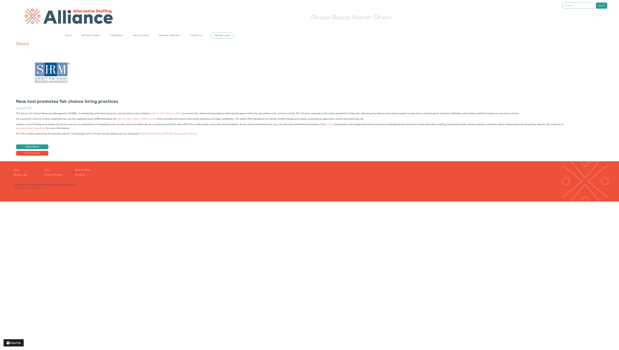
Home (16, 170)
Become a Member (53, 175)
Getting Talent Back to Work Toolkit (136, 119)
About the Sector (83, 170)
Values (47, 170)
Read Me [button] (15, 343)
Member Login (222, 35)
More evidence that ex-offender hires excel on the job (168, 134)
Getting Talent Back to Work (165, 113)
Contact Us (196, 35)
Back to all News (32, 153)
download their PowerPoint (30, 128)
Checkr (330, 124)
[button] (70, 35)
